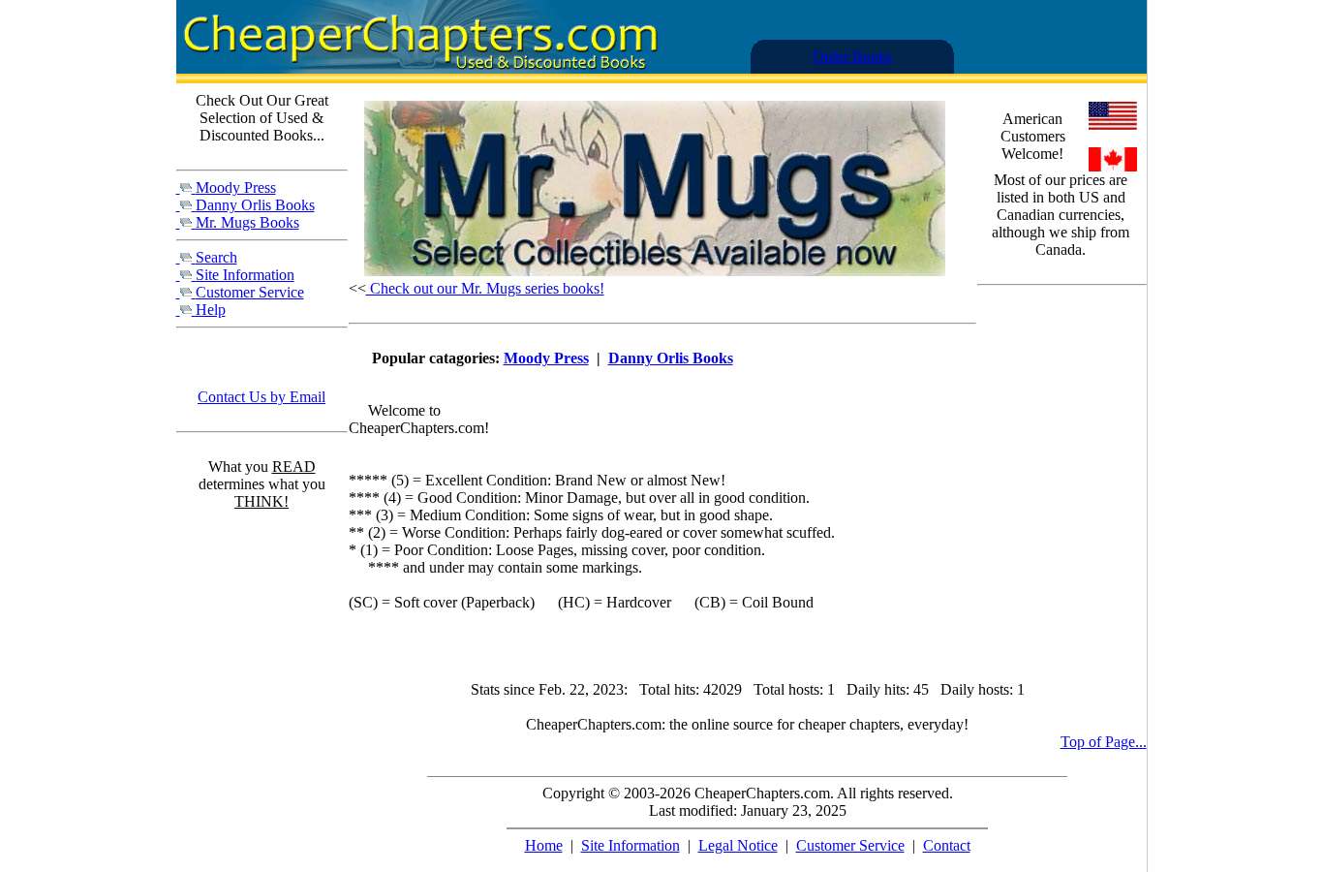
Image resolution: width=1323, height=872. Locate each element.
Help (211, 309)
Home (544, 845)
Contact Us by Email (261, 397)
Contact (946, 845)
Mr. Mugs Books (247, 222)
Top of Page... (1104, 741)
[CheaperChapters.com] (418, 68)
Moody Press (236, 187)
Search (216, 257)
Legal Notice (738, 845)
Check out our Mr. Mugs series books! (485, 288)
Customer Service (250, 292)
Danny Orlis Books (255, 205)
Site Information (245, 274)
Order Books (852, 56)
